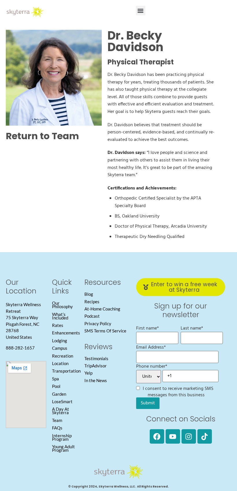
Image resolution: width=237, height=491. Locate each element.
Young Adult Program (63, 448)
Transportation (66, 370)
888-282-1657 (20, 347)
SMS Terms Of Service (105, 330)
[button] (140, 10)
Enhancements (66, 332)
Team (57, 420)
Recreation (62, 355)
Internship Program (62, 437)
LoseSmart (62, 401)
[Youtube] (173, 436)
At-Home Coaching (102, 308)
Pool (56, 386)
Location (60, 363)
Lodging (59, 340)
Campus (59, 348)
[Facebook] (157, 436)
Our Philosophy (62, 304)
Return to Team (42, 135)
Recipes (91, 301)
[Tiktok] (204, 436)
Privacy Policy (97, 323)
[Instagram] (189, 436)
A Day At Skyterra (60, 410)
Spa (55, 378)
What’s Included (60, 316)
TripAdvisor (95, 365)
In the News (95, 380)
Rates (57, 325)
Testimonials (96, 358)
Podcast (92, 316)
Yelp (88, 372)
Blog (88, 294)
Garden (59, 394)
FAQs (57, 427)
